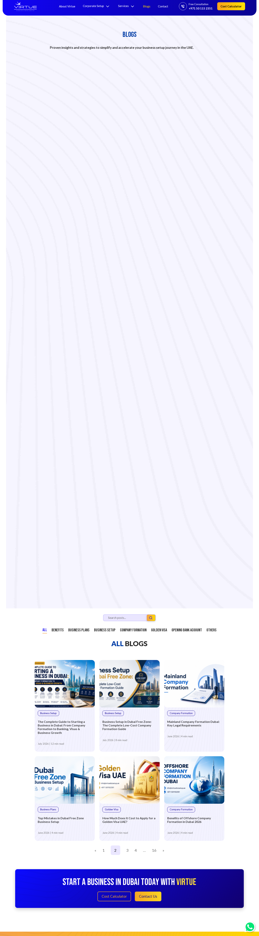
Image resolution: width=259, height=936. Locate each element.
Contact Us (148, 896)
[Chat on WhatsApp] (250, 927)
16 (154, 850)
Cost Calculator (231, 6)
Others (211, 630)
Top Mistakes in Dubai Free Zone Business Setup (61, 819)
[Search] (151, 618)
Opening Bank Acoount (187, 630)
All (44, 630)
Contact (163, 6)
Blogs (146, 6)
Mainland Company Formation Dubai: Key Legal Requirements (193, 723)
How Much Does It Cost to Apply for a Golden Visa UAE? (128, 819)
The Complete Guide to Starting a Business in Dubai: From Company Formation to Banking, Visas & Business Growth (61, 727)
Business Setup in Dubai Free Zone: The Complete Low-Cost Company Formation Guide (126, 725)
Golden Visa (159, 630)
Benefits (58, 630)
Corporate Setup (93, 6)
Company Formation (133, 630)
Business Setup (104, 630)
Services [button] (123, 6)
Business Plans (78, 630)
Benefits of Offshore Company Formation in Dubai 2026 (189, 819)
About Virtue (67, 6)
